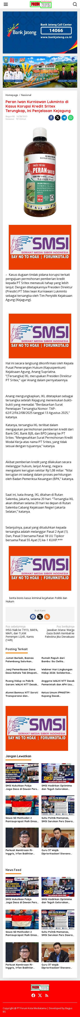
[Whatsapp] (70, 118)
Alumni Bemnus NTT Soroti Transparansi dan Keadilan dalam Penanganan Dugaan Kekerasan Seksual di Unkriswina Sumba (22, 694)
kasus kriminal (32, 598)
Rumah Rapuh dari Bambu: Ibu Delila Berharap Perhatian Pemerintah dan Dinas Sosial (55, 659)
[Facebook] (33, 617)
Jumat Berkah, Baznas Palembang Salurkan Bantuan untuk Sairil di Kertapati (20, 659)
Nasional (10, 119)
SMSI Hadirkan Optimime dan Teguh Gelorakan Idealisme (56, 787)
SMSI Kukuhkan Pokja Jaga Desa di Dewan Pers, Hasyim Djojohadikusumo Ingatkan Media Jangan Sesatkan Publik (22, 787)
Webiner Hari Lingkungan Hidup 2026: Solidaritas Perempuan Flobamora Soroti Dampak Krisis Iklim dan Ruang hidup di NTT (57, 671)
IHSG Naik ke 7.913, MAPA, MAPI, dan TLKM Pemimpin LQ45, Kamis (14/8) (22, 633)
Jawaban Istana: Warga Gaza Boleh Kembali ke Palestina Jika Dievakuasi (59, 632)
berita (12, 598)
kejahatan (48, 598)
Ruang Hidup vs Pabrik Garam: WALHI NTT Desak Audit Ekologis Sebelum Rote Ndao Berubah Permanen (21, 682)
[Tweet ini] (57, 118)
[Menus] (6, 4)
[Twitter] (40, 617)
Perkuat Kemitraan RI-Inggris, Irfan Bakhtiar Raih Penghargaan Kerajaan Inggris (19, 852)
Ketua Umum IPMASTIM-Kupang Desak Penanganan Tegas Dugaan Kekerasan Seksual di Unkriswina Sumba (56, 694)
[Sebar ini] (51, 118)
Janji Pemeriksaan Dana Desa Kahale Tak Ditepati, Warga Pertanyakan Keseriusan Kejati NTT (21, 671)
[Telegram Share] (64, 118)
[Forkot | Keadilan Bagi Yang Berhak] (40, 4)
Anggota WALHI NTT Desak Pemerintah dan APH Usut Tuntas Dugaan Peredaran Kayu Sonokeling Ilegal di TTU (57, 682)
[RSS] (47, 617)
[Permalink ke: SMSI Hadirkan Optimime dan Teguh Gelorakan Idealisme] (58, 772)
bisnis (20, 598)
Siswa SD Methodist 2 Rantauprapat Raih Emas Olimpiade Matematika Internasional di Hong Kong (21, 819)
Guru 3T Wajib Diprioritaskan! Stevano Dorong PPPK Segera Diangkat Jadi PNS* (56, 852)
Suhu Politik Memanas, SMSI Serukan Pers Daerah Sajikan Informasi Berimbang (57, 819)
